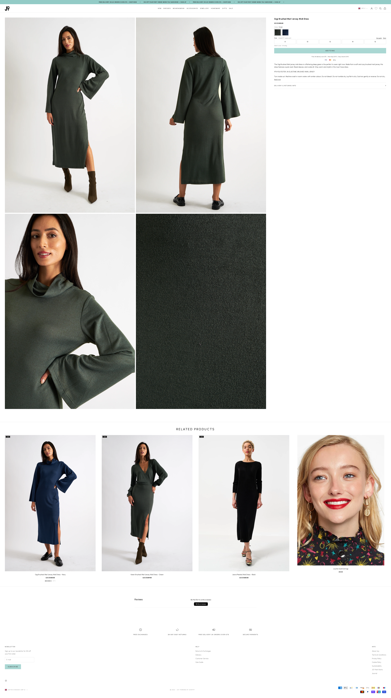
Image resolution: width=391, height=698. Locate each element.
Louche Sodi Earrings (340, 569)
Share (384, 38)
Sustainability (377, 666)
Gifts (224, 8)
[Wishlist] (376, 8)
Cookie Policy (376, 662)
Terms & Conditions (379, 655)
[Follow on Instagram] (6, 681)
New (159, 8)
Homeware (215, 8)
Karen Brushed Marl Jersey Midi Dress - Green (147, 575)
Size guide (379, 38)
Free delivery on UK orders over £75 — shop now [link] (118, 2)
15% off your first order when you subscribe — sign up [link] (165, 2)
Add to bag (330, 51)
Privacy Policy (376, 658)
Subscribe (13, 667)
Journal (374, 673)
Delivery (198, 655)
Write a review (201, 604)
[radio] (277, 32)
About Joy (375, 651)
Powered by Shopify (187, 689)
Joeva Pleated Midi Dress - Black (244, 575)
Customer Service (202, 658)
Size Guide (199, 662)
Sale (231, 8)
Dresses (167, 8)
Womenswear (179, 8)
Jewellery (204, 8)
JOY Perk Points (377, 670)
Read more (277, 79)
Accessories (192, 8)
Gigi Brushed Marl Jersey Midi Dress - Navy (50, 575)
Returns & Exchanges (203, 651)
